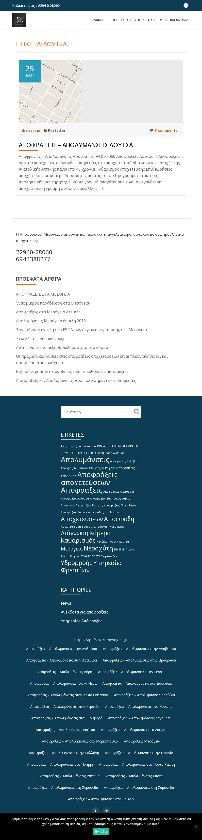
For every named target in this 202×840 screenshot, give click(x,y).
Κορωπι (113, 541)
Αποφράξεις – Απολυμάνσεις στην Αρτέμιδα (61, 660)
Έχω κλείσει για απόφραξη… (42, 338)
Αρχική (96, 20)
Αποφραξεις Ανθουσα (75, 498)
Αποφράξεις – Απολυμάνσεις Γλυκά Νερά (63, 683)
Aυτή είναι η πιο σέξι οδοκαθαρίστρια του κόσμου (63, 347)
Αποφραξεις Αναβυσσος (119, 491)
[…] (100, 188)
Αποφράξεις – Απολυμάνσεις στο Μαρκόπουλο (80, 741)
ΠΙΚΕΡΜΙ (119, 549)
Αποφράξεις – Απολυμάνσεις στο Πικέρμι (60, 764)
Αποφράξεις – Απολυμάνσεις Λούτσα (76, 145)
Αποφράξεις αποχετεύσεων (89, 478)
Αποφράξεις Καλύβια (123, 461)
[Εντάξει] (195, 826)
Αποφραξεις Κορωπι (74, 512)
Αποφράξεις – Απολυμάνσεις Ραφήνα (69, 776)
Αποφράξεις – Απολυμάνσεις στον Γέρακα (132, 671)
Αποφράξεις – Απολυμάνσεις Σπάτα (134, 776)
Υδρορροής (76, 563)
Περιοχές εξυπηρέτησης (134, 20)
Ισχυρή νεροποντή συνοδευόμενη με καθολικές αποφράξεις (72, 371)
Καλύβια (102, 541)
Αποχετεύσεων (82, 519)
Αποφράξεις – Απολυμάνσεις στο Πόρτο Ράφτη (137, 764)
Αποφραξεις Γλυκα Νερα (120, 505)
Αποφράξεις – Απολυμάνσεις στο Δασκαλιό (137, 683)
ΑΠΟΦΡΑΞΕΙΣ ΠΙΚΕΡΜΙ (107, 446)
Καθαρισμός (78, 540)
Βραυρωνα (89, 526)
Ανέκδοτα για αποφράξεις (84, 612)
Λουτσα (124, 541)
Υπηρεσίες (107, 563)
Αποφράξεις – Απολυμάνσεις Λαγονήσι (139, 718)
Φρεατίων (75, 570)
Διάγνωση (74, 533)
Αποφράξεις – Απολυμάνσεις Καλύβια (144, 695)
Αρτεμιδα (67, 526)
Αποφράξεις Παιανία (74, 468)
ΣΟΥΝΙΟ (86, 556)
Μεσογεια (72, 548)
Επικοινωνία (177, 20)
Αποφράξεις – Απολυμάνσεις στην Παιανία (139, 752)
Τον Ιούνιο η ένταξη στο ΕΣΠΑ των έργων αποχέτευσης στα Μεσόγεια (81, 329)
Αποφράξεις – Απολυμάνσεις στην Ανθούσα (61, 648)
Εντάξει (101, 831)
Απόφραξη (119, 519)
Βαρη (77, 526)
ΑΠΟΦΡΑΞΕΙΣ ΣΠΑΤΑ (84, 453)
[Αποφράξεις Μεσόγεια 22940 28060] (20, 20)
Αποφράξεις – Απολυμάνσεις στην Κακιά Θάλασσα (67, 695)
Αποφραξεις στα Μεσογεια (105, 512)
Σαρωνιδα (109, 556)
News (66, 603)
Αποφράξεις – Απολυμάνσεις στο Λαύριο (134, 729)
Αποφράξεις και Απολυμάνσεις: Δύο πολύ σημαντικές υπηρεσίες (76, 380)
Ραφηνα (75, 556)
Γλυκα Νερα (116, 526)
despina (33, 130)
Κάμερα (100, 533)
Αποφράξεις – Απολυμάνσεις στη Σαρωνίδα (63, 787)
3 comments (166, 130)
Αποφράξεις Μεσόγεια (142, 741)
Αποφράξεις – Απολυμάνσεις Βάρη (64, 671)
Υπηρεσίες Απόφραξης (81, 621)
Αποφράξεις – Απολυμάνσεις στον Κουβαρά (66, 718)
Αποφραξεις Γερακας (89, 505)
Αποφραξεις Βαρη (101, 498)
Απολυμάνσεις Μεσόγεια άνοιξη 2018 (51, 320)
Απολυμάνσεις (85, 459)
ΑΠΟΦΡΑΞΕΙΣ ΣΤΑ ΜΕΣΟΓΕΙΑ (43, 294)
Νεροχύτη (98, 548)
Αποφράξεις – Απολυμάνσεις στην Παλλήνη (64, 752)
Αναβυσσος (105, 453)
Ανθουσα (119, 453)
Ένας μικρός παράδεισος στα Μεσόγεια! (53, 303)
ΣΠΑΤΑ (96, 556)
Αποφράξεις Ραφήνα (102, 468)
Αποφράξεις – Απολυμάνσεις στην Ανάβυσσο (139, 648)
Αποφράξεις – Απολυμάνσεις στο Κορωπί (138, 706)
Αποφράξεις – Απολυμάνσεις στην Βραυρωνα (139, 660)
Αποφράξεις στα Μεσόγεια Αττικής (48, 312)
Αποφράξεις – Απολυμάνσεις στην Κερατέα (64, 706)
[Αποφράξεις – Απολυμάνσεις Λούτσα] (50, 91)
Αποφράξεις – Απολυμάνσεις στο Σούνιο (101, 799)
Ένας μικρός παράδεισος (77, 446)
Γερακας (102, 526)
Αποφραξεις (81, 490)
